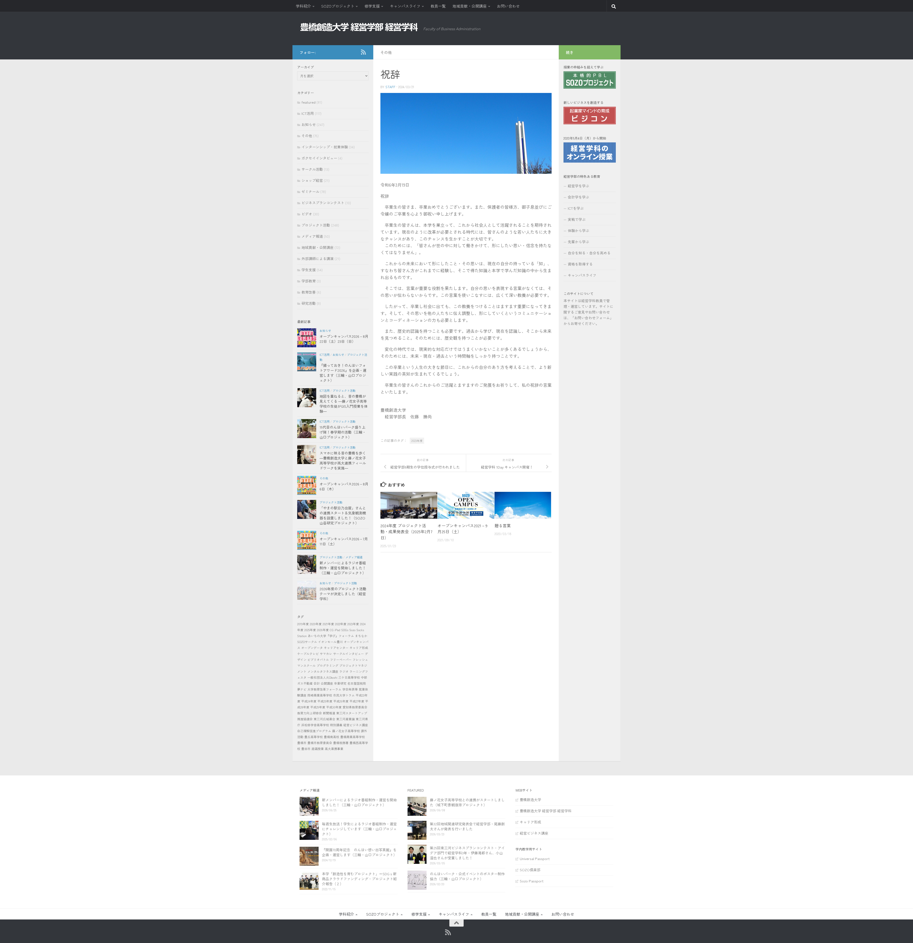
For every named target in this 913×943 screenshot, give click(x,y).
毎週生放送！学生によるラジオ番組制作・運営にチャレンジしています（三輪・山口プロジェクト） (359, 828)
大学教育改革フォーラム (324, 689)
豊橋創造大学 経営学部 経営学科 (546, 810)
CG (332, 630)
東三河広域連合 (324, 719)
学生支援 (308, 269)
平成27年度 (357, 701)
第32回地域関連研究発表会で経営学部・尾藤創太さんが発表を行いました (467, 826)
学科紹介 (303, 6)
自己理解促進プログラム (314, 731)
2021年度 (328, 624)
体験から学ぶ (578, 230)
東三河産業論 (345, 719)
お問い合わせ (508, 6)
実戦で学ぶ (577, 219)
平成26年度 (341, 701)
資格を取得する (580, 263)
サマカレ (326, 653)
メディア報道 (312, 236)
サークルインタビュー (348, 653)
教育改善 (308, 292)
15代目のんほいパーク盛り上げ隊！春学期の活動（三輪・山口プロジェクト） (343, 432)
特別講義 (336, 725)
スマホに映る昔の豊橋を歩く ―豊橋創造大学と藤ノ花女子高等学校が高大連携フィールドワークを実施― (343, 460)
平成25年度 (324, 701)
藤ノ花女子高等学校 (346, 731)
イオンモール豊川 (330, 641)
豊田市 (306, 748)
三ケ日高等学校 (349, 677)
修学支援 (372, 6)
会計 (317, 683)
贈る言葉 (503, 525)
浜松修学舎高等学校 (315, 725)
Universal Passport (535, 858)
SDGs (344, 630)
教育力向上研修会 (309, 713)
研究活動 (308, 303)
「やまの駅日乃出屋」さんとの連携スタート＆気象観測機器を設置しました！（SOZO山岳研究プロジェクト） (343, 515)
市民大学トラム (344, 695)
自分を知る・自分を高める (589, 252)
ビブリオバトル (318, 659)
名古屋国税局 (356, 683)
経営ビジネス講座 (355, 725)
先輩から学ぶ (578, 241)
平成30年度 (334, 707)
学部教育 (308, 280)
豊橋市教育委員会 (319, 742)
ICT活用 (307, 113)
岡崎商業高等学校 (319, 695)
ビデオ (306, 213)
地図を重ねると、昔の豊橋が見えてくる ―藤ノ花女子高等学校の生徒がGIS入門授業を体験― (344, 404)
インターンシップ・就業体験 (324, 146)
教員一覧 (438, 6)
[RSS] (363, 52)
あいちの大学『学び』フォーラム (331, 636)
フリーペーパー (341, 659)
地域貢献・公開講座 (469, 6)
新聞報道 (329, 713)
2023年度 (417, 441)
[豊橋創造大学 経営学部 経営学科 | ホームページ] (359, 27)
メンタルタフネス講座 (322, 671)
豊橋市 (301, 742)
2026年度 (323, 630)
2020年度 (316, 624)
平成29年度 (317, 707)
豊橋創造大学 (530, 799)
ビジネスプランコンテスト (322, 202)
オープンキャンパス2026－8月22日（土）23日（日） (344, 339)
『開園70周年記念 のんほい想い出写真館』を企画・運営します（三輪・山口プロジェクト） (359, 852)
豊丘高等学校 (313, 737)
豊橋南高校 (331, 737)
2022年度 (340, 624)
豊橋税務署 (341, 742)
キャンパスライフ (405, 6)
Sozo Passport (532, 880)
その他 (386, 52)
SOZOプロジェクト (337, 6)
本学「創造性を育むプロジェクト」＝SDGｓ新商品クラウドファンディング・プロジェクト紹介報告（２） (359, 878)
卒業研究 (340, 683)
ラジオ (344, 671)
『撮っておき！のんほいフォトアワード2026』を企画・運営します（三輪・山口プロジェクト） (343, 373)
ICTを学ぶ (576, 208)
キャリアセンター (336, 647)
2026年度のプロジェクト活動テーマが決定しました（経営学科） (343, 593)
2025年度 (310, 630)
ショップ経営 (312, 180)
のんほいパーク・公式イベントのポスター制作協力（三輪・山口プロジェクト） (467, 876)
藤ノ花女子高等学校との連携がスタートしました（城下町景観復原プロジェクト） (467, 802)
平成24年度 (308, 701)
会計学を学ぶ (578, 196)
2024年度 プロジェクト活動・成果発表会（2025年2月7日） (406, 531)
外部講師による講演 (317, 258)
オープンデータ (312, 647)
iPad (337, 630)
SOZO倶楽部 (530, 869)
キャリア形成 (359, 647)
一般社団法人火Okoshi (322, 677)
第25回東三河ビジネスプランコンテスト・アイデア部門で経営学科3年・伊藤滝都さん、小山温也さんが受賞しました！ (467, 852)
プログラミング (327, 665)
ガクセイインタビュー (319, 157)
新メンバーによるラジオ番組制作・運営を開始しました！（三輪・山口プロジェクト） (343, 567)
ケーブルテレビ (308, 653)
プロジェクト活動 (315, 224)
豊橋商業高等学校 (352, 737)
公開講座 (327, 683)
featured (308, 102)
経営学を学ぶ (578, 185)
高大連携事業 (334, 748)
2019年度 (303, 624)
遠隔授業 (317, 748)
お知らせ (308, 124)
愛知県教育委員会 (355, 707)
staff (390, 86)
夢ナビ (301, 689)
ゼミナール (310, 191)
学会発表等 (350, 689)
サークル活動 (312, 169)
